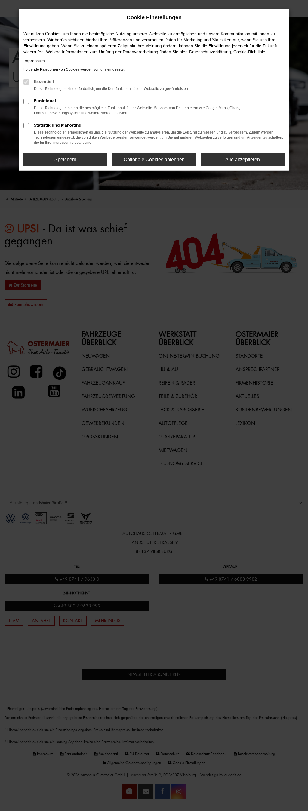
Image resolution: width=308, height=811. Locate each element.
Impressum (34, 60)
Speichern (65, 159)
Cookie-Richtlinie (249, 51)
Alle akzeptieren (242, 159)
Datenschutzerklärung (210, 51)
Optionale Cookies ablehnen (154, 159)
